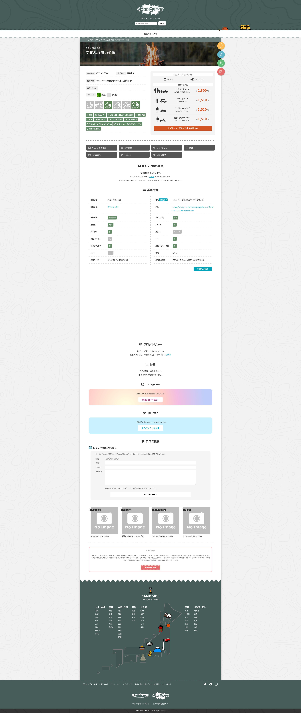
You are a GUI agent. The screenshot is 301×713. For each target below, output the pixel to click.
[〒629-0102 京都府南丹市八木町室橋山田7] (221, 63)
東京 (186, 610)
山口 (119, 624)
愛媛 (119, 634)
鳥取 (119, 617)
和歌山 (111, 627)
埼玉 (186, 617)
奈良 (110, 624)
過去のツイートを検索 (150, 428)
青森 (195, 614)
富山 (142, 620)
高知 (119, 637)
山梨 (142, 610)
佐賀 (97, 614)
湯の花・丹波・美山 (107, 40)
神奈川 (187, 614)
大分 (97, 624)
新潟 (142, 617)
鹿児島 (97, 630)
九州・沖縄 (100, 607)
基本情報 (128, 147)
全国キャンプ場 (150, 33)
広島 (119, 614)
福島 (195, 630)
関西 (91, 40)
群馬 (186, 630)
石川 (142, 624)
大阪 (110, 610)
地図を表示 (163, 200)
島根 (119, 620)
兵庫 (110, 614)
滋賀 (110, 620)
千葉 (186, 620)
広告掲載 (156, 684)
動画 (191, 147)
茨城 (186, 624)
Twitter (127, 154)
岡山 (119, 610)
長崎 (97, 617)
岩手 (195, 617)
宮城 (195, 620)
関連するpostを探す (150, 399)
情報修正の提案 (202, 269)
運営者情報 (104, 684)
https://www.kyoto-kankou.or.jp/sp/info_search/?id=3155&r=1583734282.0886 (193, 209)
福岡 (97, 610)
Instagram (96, 154)
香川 (119, 627)
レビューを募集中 (165, 684)
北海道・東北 (200, 607)
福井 (142, 627)
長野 (142, 614)
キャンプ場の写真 (99, 147)
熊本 (97, 620)
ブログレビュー (163, 147)
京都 (97, 40)
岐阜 (133, 610)
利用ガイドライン (128, 684)
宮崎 (97, 627)
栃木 (186, 627)
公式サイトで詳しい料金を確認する (183, 128)
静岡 (133, 614)
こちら (151, 176)
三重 (133, 620)
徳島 (119, 630)
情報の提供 (138, 684)
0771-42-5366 (113, 207)
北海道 (196, 610)
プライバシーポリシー (115, 684)
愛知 (133, 617)
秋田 (195, 624)
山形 (195, 627)
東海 (134, 607)
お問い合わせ (148, 684)
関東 (187, 607)
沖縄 (97, 634)
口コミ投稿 (161, 154)
